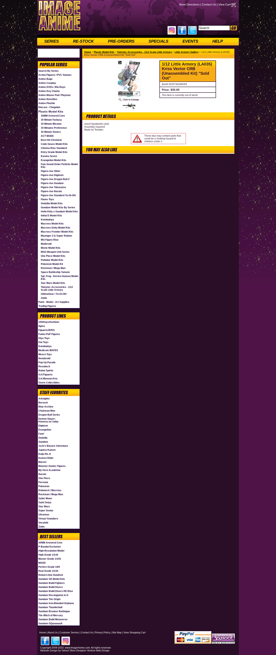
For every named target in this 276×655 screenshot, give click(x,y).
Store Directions (189, 4)
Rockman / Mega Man (53, 268)
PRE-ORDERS (121, 41)
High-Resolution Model (51, 550)
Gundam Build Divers (50, 587)
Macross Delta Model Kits (55, 227)
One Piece (44, 478)
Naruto (42, 474)
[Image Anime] (59, 31)
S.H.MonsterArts (48, 378)
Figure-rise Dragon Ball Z (55, 179)
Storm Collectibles (49, 382)
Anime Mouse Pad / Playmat (54, 95)
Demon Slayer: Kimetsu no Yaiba (48, 420)
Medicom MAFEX (48, 350)
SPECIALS (158, 41)
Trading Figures (47, 306)
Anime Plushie (46, 103)
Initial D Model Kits (51, 215)
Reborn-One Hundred (50, 575)
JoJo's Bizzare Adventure (53, 445)
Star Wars (44, 506)
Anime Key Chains (49, 91)
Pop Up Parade (47, 362)
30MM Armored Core (53, 115)
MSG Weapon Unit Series (55, 252)
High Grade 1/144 (48, 554)
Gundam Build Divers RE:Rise (55, 591)
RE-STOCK (83, 41)
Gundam (43, 441)
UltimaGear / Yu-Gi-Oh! (54, 294)
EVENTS (190, 41)
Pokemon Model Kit (52, 264)
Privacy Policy (102, 632)
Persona (43, 482)
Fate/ (41, 433)
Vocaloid (43, 522)
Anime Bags (45, 79)
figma (41, 326)
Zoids (44, 298)
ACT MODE (47, 136)
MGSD (42, 562)
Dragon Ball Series (49, 414)
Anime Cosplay (47, 83)
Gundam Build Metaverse (52, 619)
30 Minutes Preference (54, 127)
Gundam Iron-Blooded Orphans (56, 603)
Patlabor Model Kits (52, 260)
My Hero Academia (49, 470)
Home (87, 52)
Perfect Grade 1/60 (49, 566)
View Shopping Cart (134, 632)
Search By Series (48, 71)
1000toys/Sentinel (48, 322)
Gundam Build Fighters (51, 583)
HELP (217, 41)
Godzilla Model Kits (52, 203)
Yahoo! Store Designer (73, 650)
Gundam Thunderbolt (50, 607)
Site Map (117, 632)
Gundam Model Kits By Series (58, 207)
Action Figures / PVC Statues (55, 75)
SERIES (51, 41)
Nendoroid (44, 358)
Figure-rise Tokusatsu (53, 187)
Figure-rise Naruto (51, 191)
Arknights (44, 398)
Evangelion (44, 429)
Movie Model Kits (50, 247)
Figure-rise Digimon (52, 175)
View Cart (224, 4)
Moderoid (46, 243)
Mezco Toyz (45, 354)
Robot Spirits (45, 370)
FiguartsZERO (46, 330)
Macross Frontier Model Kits (57, 231)
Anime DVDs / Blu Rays (51, 87)
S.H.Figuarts (45, 374)
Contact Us (209, 4)
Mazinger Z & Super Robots (56, 235)
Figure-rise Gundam (52, 183)
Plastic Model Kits (50, 111)
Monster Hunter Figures (52, 466)
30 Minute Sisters (51, 132)
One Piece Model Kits (53, 256)
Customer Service (69, 632)
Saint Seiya (44, 502)
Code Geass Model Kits (54, 144)
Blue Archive (45, 406)
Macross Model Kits (52, 223)
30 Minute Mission (51, 123)
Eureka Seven (49, 156)
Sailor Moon (45, 498)
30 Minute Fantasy (51, 119)
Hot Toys (43, 342)
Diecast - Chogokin (49, 107)
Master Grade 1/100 (49, 558)
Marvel (42, 462)
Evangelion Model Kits (53, 160)
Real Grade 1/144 (48, 571)
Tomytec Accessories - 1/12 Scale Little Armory (57, 288)
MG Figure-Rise (50, 239)
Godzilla (42, 437)
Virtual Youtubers (48, 518)
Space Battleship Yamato (55, 272)
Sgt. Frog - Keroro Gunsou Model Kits (59, 277)
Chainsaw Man (46, 410)
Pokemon (43, 486)
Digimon (43, 425)
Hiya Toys (44, 338)
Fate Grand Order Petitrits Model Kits (59, 165)
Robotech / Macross (49, 490)
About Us (52, 632)
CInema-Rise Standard (54, 148)
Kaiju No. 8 (44, 454)
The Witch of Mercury (50, 615)
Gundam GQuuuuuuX (50, 623)
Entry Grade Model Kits (54, 152)
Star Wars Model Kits (53, 283)
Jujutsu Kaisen (47, 450)
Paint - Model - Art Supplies (53, 302)
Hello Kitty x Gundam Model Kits (59, 211)
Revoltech (44, 366)
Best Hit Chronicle (51, 140)
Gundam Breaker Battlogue (54, 611)
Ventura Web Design (98, 650)
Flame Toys (47, 199)
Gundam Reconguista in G (53, 595)
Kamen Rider (46, 458)
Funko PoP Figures (49, 334)
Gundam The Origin (49, 599)
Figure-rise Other (50, 171)
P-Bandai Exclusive (49, 546)
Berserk (43, 402)
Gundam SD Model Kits (51, 579)
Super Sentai (45, 510)
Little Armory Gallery (187, 52)
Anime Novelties (47, 99)
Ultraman (43, 514)
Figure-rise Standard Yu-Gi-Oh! (58, 195)
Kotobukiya (47, 219)
